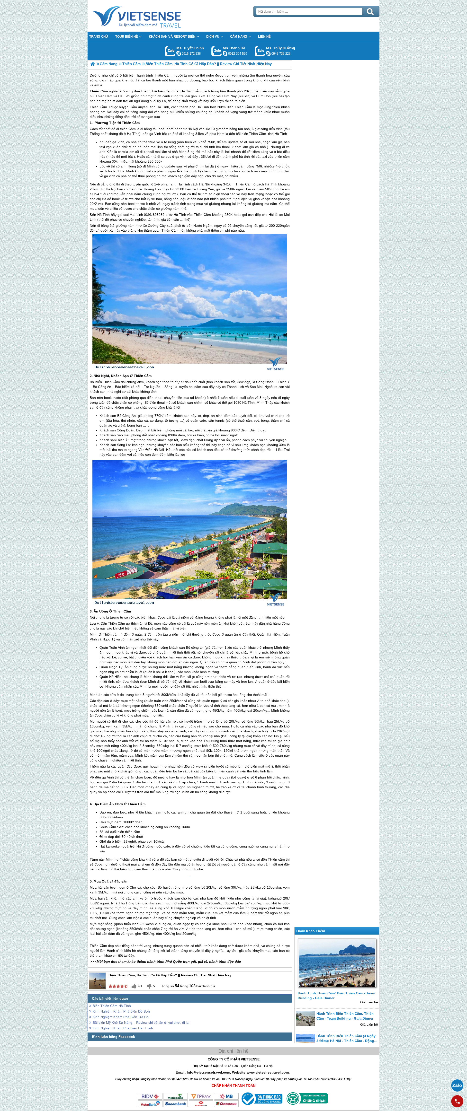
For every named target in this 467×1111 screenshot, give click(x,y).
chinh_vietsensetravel (178, 53)
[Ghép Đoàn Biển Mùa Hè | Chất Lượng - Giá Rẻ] (92, 64)
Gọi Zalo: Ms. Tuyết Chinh (170, 51)
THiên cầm (276, 974)
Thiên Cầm (99, 91)
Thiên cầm (237, 166)
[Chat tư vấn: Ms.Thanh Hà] (225, 53)
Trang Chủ (149, 16)
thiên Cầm (128, 129)
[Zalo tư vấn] (457, 1085)
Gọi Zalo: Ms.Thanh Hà (216, 51)
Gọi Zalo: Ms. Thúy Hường (259, 51)
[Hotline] (457, 1101)
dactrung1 (268, 53)
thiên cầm (282, 156)
